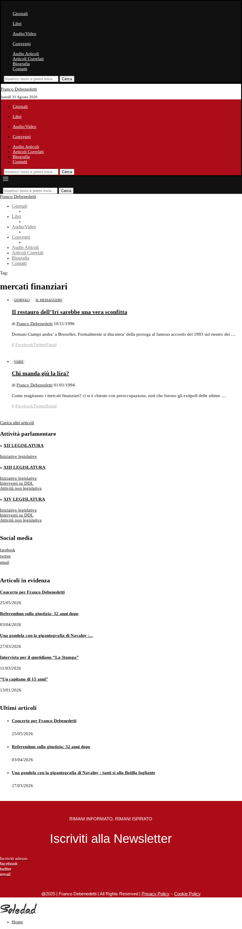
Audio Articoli (26, 53)
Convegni (22, 43)
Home (17, 922)
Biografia (21, 63)
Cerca (67, 79)
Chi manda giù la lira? (40, 373)
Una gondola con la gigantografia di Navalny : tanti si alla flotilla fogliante (83, 772)
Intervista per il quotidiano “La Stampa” (39, 657)
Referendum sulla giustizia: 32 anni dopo (39, 613)
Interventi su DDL (16, 483)
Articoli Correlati (28, 58)
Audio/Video (24, 33)
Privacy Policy (155, 893)
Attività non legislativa (21, 488)
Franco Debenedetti (35, 323)
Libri (17, 23)
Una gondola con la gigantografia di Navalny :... (46, 635)
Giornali (20, 13)
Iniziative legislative (18, 456)
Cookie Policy (187, 893)
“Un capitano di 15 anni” (24, 679)
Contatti (20, 68)
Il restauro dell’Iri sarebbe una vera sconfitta (69, 312)
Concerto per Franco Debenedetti (32, 592)
